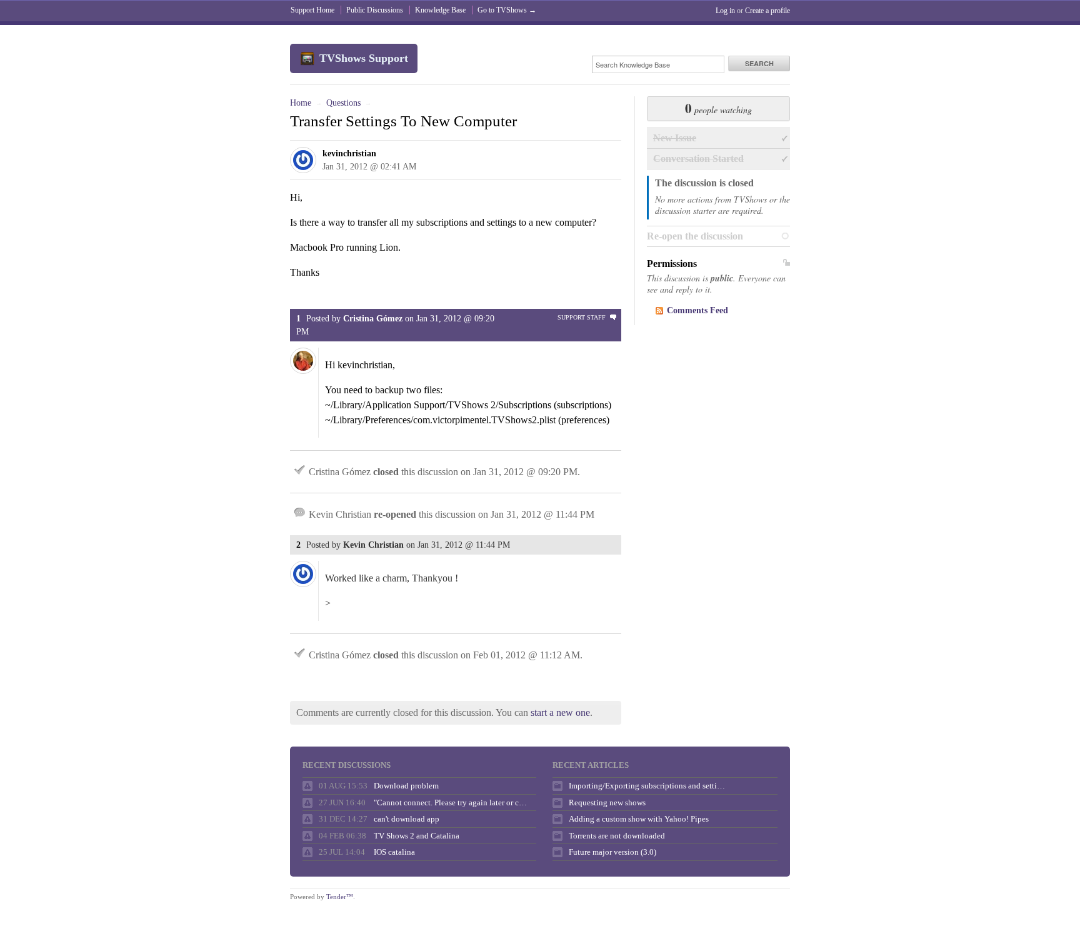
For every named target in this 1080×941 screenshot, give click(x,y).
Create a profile (767, 10)
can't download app (406, 818)
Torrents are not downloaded (617, 835)
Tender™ (339, 896)
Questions (343, 103)
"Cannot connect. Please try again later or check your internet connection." (452, 802)
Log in (725, 10)
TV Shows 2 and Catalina (416, 835)
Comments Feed (697, 310)
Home (300, 103)
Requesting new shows (607, 802)
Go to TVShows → (507, 10)
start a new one (560, 712)
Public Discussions (374, 10)
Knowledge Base (440, 10)
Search (759, 63)
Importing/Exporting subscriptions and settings (647, 785)
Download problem (406, 785)
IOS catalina (394, 852)
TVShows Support (363, 58)
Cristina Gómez (372, 318)
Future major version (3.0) (612, 852)
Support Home (312, 10)
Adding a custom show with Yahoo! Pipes (639, 818)
